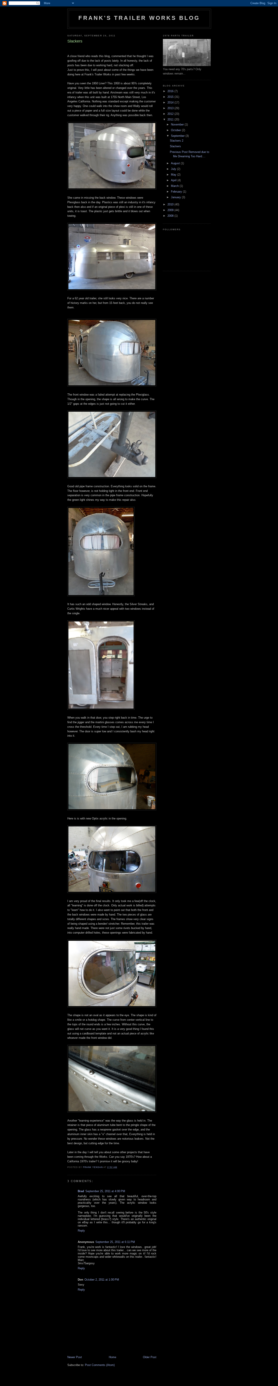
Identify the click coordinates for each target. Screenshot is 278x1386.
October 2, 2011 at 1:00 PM (101, 1279)
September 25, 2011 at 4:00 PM (105, 1191)
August (176, 163)
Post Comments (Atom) (100, 1365)
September (178, 135)
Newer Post (74, 1357)
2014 (170, 102)
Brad (81, 1191)
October (176, 130)
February (177, 191)
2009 (170, 210)
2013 (170, 108)
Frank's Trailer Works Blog (139, 18)
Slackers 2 (176, 140)
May (174, 174)
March (175, 186)
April (174, 180)
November (178, 124)
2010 (170, 204)
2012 (170, 113)
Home (112, 1357)
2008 (170, 215)
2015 (170, 96)
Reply (81, 1230)
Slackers (175, 146)
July (174, 169)
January (176, 197)
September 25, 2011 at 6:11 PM (115, 1242)
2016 (170, 91)
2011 (170, 119)
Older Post (149, 1357)
